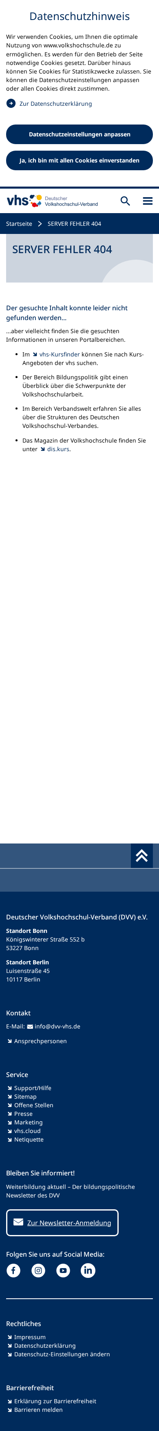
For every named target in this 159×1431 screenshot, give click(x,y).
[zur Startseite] (50, 201)
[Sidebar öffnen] (148, 201)
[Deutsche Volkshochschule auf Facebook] (15, 1270)
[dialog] (79, 94)
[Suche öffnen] (125, 201)
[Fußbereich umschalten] (142, 855)
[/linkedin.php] (90, 1270)
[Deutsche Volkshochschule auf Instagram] (40, 1270)
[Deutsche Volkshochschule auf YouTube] (65, 1270)
